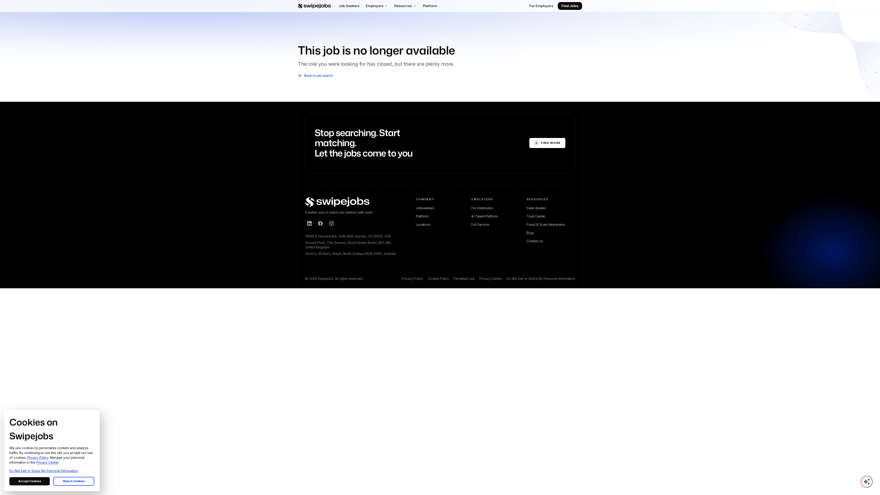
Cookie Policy (438, 278)
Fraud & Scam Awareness (546, 224)
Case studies (536, 208)
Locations (423, 224)
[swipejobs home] (314, 6)
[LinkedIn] (309, 223)
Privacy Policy (412, 278)
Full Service (480, 224)
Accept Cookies (29, 481)
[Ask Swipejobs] (867, 482)
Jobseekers (425, 208)
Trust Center (536, 216)
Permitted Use (464, 278)
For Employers (541, 6)
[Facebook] (320, 223)
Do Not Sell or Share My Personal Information (540, 278)
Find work (551, 143)
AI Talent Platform (484, 216)
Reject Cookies (74, 481)
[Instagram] (331, 223)
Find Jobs (569, 6)
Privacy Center (490, 278)
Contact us (535, 241)
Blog (530, 233)
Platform (422, 216)
